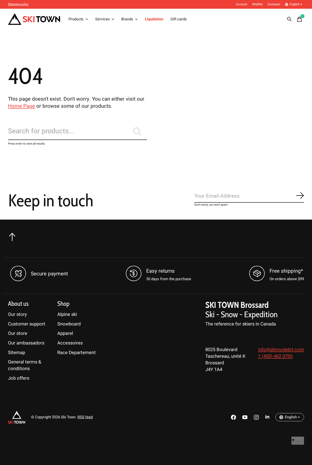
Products (76, 19)
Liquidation (154, 19)
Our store (17, 333)
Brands (127, 19)
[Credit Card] (297, 443)
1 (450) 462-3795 (275, 356)
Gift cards (178, 19)
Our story (17, 314)
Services (102, 19)
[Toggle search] (289, 19)
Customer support (26, 324)
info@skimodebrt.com (281, 349)
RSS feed (85, 417)
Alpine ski (67, 314)
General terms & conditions (24, 365)
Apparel (65, 333)
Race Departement (76, 352)
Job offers (18, 378)
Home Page (21, 106)
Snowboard (69, 324)
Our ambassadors (26, 343)
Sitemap (16, 352)
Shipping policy (18, 4)
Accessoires (70, 343)
